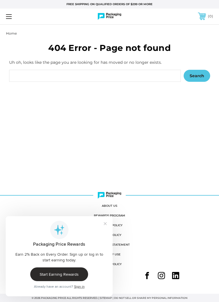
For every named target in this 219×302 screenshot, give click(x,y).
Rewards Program (109, 215)
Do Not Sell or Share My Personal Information (150, 297)
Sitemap (106, 297)
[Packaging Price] (109, 16)
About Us (109, 206)
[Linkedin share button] (175, 276)
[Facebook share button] (147, 276)
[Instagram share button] (161, 276)
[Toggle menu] (26, 16)
